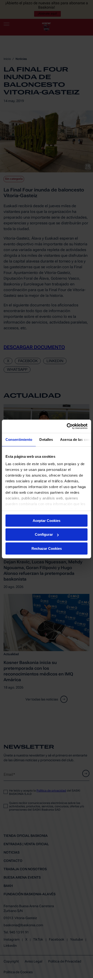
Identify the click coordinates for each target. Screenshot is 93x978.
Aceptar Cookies (46, 520)
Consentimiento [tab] (18, 439)
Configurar (44, 534)
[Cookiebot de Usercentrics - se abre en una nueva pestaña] (67, 426)
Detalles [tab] (46, 439)
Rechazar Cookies (46, 548)
